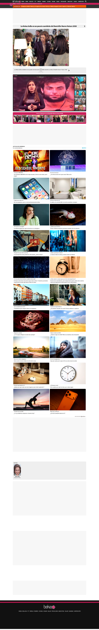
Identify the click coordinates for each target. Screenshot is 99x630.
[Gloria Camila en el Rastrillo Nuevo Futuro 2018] (72, 119)
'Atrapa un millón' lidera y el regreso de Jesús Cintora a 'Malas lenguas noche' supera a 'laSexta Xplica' (44, 6)
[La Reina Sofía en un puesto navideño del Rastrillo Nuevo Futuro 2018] (17, 119)
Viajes (66, 611)
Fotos (18, 3)
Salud (49, 611)
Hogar (45, 611)
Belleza (24, 611)
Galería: (49, 113)
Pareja (32, 611)
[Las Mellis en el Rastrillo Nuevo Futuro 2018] (56, 119)
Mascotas (61, 611)
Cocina (41, 611)
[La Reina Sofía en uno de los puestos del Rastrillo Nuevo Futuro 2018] (25, 119)
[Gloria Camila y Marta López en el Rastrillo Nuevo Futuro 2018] (64, 119)
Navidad (71, 611)
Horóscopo (77, 611)
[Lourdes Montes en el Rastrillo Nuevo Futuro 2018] (41, 119)
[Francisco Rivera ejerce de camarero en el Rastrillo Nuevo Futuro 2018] (48, 119)
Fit (28, 611)
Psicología (55, 611)
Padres (36, 611)
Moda (20, 611)
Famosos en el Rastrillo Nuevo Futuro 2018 (31, 3)
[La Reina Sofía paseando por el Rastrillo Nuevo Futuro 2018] (33, 119)
